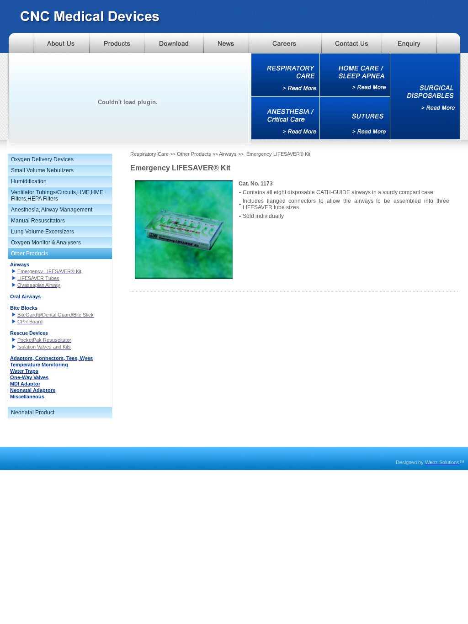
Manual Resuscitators (38, 220)
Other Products (29, 253)
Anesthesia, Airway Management (51, 209)
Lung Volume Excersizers (42, 231)
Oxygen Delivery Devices (42, 159)
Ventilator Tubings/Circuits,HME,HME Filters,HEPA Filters (57, 195)
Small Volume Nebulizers (42, 170)
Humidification (29, 181)
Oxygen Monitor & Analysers (46, 242)
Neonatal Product (32, 412)
